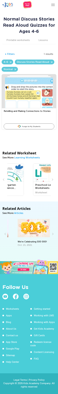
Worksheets (12, 308)
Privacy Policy (37, 379)
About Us (11, 328)
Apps (9, 315)
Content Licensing (44, 352)
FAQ (36, 358)
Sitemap (10, 355)
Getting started (42, 308)
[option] (29, 179)
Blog (8, 322)
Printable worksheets (18, 40)
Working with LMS (44, 315)
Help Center (12, 361)
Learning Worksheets (27, 157)
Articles (18, 213)
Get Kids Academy (44, 328)
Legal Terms (20, 379)
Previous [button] (4, 179)
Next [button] (52, 179)
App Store (11, 342)
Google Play (12, 348)
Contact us (12, 335)
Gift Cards (39, 335)
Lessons (43, 40)
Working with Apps (44, 322)
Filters (10, 53)
